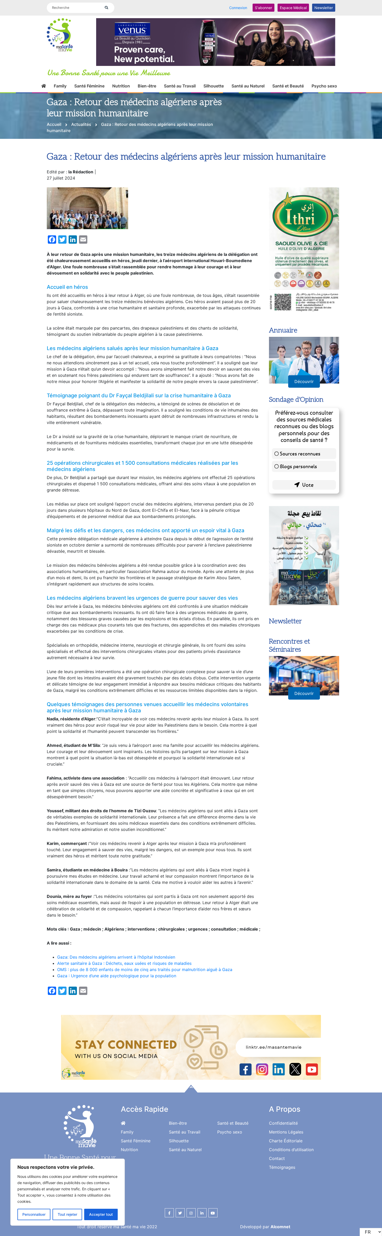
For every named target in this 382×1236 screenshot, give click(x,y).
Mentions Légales (286, 1138)
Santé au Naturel (248, 91)
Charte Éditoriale (285, 1146)
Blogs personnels (298, 485)
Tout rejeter (67, 1214)
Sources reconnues (300, 473)
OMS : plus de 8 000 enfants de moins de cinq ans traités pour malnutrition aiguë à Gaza (144, 975)
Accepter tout (101, 1214)
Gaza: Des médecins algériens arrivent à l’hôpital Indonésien (116, 963)
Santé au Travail (180, 91)
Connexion (238, 7)
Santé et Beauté (288, 91)
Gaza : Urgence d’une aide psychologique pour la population (116, 981)
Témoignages (282, 1173)
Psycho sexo (324, 91)
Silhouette (213, 91)
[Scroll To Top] (191, 1094)
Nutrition (121, 91)
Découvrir (304, 400)
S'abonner (263, 7)
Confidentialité (283, 1129)
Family (60, 91)
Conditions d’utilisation (291, 1155)
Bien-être (147, 91)
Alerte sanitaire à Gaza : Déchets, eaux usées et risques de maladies (124, 969)
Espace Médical (293, 7)
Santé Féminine (89, 91)
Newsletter (323, 7)
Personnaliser (33, 1214)
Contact (277, 1164)
